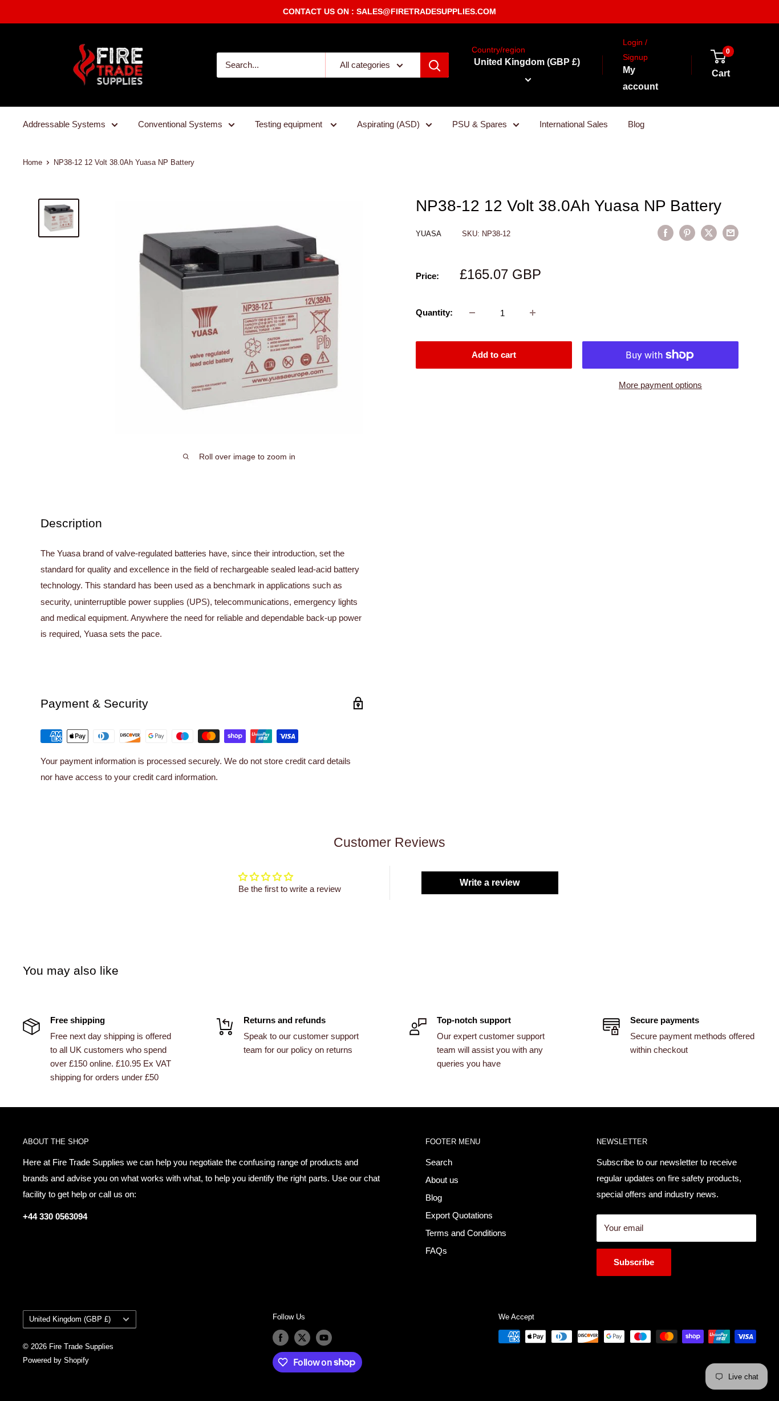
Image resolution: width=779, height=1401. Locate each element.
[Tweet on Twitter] (709, 232)
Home (32, 162)
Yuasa (429, 233)
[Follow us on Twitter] (302, 1338)
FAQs (436, 1250)
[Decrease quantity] (472, 313)
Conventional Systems (180, 124)
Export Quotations (459, 1215)
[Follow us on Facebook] (281, 1338)
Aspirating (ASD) (388, 124)
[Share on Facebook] (665, 232)
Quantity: (434, 312)
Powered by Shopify (56, 1360)
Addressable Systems (64, 124)
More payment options (660, 385)
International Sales (573, 124)
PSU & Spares (479, 124)
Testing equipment (289, 124)
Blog (636, 124)
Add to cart (494, 355)
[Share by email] (731, 232)
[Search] (434, 65)
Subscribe (634, 1262)
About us (442, 1180)
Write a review (490, 882)
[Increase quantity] (533, 313)
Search (438, 1162)
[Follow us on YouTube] (324, 1338)
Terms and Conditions (465, 1233)
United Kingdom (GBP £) (70, 1319)
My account (640, 78)
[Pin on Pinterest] (687, 232)
